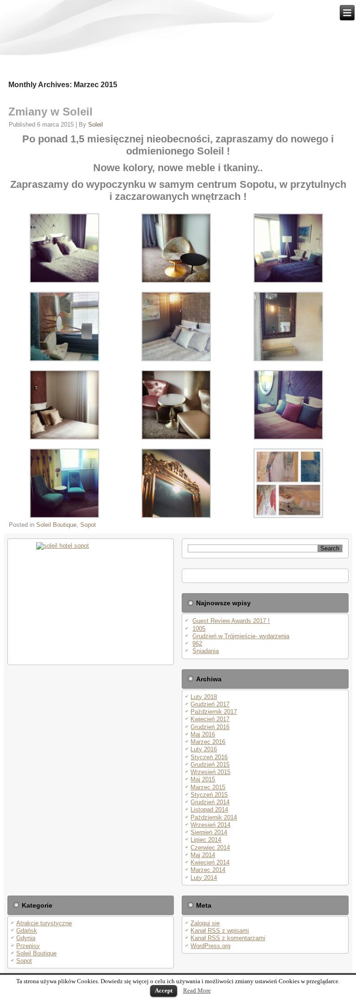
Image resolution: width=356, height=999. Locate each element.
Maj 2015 (203, 779)
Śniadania (205, 650)
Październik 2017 (214, 711)
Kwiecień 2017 (210, 719)
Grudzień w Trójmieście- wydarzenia (240, 636)
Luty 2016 (204, 749)
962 (197, 643)
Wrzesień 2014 (210, 824)
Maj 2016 (203, 734)
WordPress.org (210, 945)
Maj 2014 (203, 855)
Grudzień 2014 (210, 802)
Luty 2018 (204, 696)
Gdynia (25, 938)
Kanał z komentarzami (228, 938)
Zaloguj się (205, 923)
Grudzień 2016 (210, 727)
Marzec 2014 (208, 869)
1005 (198, 628)
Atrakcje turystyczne (44, 923)
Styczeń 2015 (209, 794)
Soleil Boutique (56, 524)
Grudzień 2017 (210, 704)
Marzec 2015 (208, 787)
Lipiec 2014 (206, 839)
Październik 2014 (214, 817)
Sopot (88, 524)
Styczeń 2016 (209, 757)
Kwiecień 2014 (210, 862)
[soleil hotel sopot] (90, 601)
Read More (197, 990)
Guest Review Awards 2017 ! (231, 620)
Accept (163, 990)
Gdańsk (26, 930)
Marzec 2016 (208, 741)
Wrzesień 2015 (210, 771)
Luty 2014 (204, 877)
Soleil (95, 124)
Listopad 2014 (209, 809)
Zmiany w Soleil (50, 111)
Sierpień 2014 (209, 832)
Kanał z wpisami (220, 930)
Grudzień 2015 (210, 764)
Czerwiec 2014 (210, 847)
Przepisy (28, 945)
